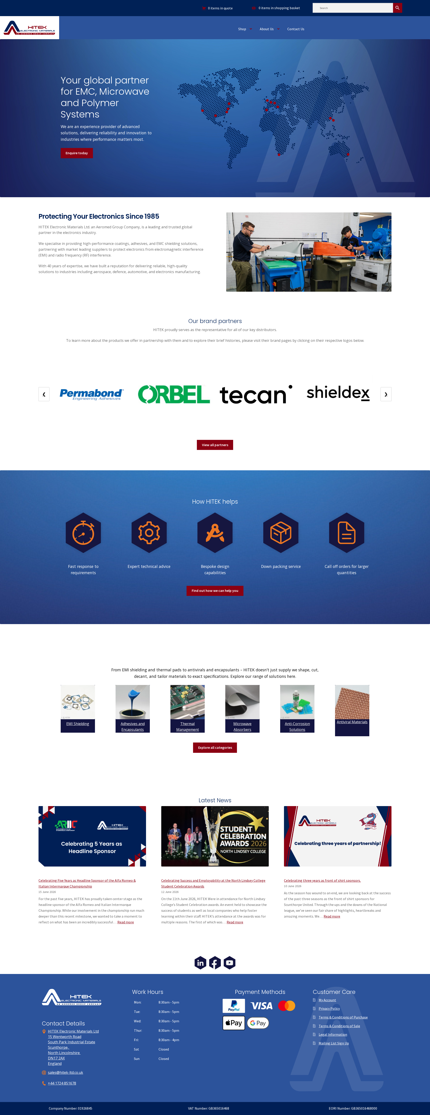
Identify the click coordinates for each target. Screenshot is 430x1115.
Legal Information (333, 1034)
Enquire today (77, 153)
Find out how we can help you (215, 590)
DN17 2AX (56, 1058)
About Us (267, 29)
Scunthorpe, (58, 1047)
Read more (125, 922)
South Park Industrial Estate (71, 1042)
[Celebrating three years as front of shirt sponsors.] (337, 839)
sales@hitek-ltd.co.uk (65, 1072)
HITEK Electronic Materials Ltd (73, 1031)
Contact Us (295, 29)
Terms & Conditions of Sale (339, 1026)
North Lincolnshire (64, 1052)
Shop (242, 29)
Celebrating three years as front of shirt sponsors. (322, 880)
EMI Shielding (77, 723)
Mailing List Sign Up (334, 1043)
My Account (327, 1000)
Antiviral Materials (352, 721)
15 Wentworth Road (64, 1036)
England (55, 1063)
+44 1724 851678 (62, 1083)
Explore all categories (215, 747)
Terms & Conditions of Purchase (343, 1017)
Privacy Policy (329, 1008)
